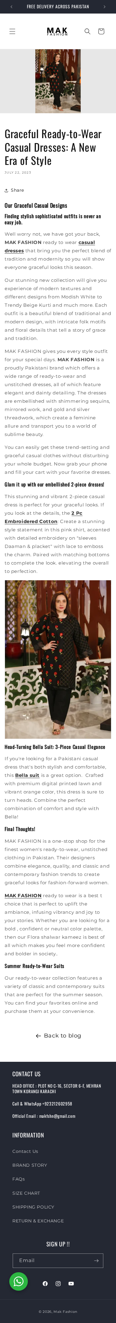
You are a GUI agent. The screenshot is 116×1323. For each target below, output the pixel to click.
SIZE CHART (26, 1193)
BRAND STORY (29, 1165)
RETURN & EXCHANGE (38, 1221)
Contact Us (25, 1151)
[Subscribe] (96, 1260)
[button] (12, 31)
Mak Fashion (65, 1311)
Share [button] (17, 190)
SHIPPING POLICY (33, 1207)
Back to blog (62, 1035)
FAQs (18, 1179)
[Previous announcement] (11, 7)
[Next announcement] (104, 7)
